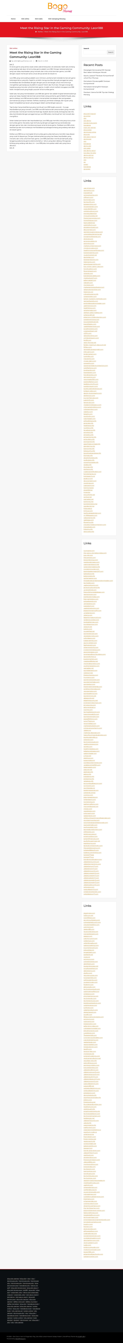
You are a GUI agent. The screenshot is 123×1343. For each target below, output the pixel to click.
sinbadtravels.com (90, 601)
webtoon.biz (88, 673)
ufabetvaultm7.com (91, 1077)
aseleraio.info (88, 772)
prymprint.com (89, 786)
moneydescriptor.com (92, 663)
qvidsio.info (87, 465)
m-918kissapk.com (90, 515)
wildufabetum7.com (91, 894)
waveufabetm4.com (91, 1084)
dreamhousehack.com (92, 1206)
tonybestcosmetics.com (92, 1222)
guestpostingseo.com (91, 562)
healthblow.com (90, 308)
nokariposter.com (90, 296)
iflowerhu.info (88, 522)
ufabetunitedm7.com (91, 876)
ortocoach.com (89, 813)
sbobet (16, 1320)
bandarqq (87, 125)
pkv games (28, 1318)
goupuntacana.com (91, 931)
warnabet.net (88, 499)
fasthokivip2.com (90, 645)
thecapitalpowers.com (92, 848)
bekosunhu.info (89, 451)
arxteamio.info (89, 779)
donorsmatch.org (90, 481)
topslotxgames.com (91, 253)
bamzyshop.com (90, 1171)
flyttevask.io (88, 508)
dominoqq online (90, 132)
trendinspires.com (90, 375)
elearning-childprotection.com (95, 317)
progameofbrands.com (92, 236)
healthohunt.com (90, 1107)
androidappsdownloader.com (94, 303)
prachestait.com (89, 419)
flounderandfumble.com (93, 1104)
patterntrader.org (90, 753)
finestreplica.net (89, 1102)
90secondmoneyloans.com (94, 1017)
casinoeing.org (89, 485)
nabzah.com (88, 283)
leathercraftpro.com (91, 804)
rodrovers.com (89, 1021)
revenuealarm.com (91, 1243)
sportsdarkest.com (90, 670)
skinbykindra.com (90, 1229)
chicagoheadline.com (91, 925)
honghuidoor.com (90, 269)
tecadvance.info (89, 430)
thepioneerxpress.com (92, 218)
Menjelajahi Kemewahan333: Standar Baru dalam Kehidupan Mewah (97, 71)
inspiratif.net (88, 193)
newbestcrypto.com (91, 636)
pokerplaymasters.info (92, 567)
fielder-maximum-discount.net (95, 345)
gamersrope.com (90, 594)
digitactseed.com (90, 1012)
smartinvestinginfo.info (92, 1111)
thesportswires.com (91, 675)
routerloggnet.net (90, 255)
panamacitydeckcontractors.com (96, 366)
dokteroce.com (89, 395)
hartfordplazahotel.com (92, 513)
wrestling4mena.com (91, 319)
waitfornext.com (90, 1127)
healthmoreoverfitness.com (94, 250)
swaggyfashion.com (91, 382)
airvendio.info (88, 423)
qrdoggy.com (88, 740)
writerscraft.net (89, 315)
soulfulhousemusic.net (92, 841)
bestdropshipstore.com (92, 1003)
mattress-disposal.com (92, 733)
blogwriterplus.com (91, 560)
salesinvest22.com (90, 1146)
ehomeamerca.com (91, 996)
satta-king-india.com (91, 1026)
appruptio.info (89, 531)
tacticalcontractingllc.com (93, 846)
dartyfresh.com (89, 964)
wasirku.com (88, 412)
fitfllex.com (88, 347)
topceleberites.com (91, 1067)
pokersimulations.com (92, 1056)
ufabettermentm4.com (92, 864)
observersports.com (91, 647)
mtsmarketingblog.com (92, 407)
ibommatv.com (89, 200)
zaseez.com (88, 936)
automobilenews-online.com (94, 1210)
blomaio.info (88, 455)
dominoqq (87, 139)
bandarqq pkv (25, 1285)
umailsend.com (89, 613)
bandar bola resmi (90, 123)
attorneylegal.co (90, 707)
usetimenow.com (90, 306)
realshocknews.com (91, 744)
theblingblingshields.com (93, 687)
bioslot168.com (89, 1252)
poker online (28, 1311)
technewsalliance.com (92, 1114)
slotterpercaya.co (90, 834)
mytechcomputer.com (92, 1250)
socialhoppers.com (91, 329)
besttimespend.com (91, 790)
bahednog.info (89, 574)
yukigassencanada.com (92, 1028)
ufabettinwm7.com (91, 869)
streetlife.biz (88, 490)
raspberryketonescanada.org (94, 1180)
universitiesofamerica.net (93, 234)
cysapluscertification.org (92, 472)
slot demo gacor (90, 151)
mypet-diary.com (90, 361)
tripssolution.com (90, 1024)
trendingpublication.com (93, 859)
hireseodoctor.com (91, 1047)
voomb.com (88, 710)
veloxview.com (89, 887)
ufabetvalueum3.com (91, 1074)
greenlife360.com (90, 209)
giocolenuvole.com (91, 975)
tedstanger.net (89, 1118)
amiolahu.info (88, 435)
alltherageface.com (91, 1231)
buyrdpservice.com (91, 624)
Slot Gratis (38, 19)
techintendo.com (90, 998)
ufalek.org (87, 730)
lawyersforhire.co (90, 657)
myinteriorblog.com (91, 1164)
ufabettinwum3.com (91, 871)
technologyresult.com (92, 989)
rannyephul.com (90, 377)
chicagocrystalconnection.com (95, 525)
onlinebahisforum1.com (92, 922)
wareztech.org (89, 606)
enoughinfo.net (89, 495)
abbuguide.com (89, 987)
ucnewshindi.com (90, 590)
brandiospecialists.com (92, 276)
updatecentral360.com (92, 765)
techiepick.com (89, 1169)
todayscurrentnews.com (92, 852)
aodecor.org (88, 478)
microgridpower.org (91, 806)
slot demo (87, 121)
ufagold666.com (89, 1162)
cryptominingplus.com (92, 650)
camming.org (88, 927)
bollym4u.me (88, 501)
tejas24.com (88, 414)
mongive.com (89, 285)
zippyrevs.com (89, 243)
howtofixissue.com (90, 220)
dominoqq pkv (12, 1281)
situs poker (88, 130)
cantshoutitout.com (91, 211)
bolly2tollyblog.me (90, 504)
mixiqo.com (88, 809)
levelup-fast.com (90, 1051)
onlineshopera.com (91, 961)
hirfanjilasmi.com (90, 799)
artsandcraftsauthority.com (93, 1254)
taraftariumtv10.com (91, 384)
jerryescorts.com (90, 705)
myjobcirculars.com (91, 248)
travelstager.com (90, 372)
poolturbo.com (89, 416)
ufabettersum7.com (91, 866)
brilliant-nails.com (90, 391)
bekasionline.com (90, 204)
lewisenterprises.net (91, 966)
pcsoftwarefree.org (91, 968)
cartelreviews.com (90, 1005)
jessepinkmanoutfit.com (92, 610)
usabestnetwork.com (91, 608)
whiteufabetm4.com (91, 1091)
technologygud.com (91, 742)
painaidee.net (89, 668)
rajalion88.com (89, 929)
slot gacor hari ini (90, 137)
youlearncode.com (90, 982)
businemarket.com (91, 659)
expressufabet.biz (90, 213)
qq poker (87, 169)
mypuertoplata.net (91, 216)
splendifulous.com (90, 1063)
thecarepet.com (90, 557)
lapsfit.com (88, 1049)
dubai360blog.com (90, 719)
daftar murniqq (31, 1302)
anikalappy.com (89, 1093)
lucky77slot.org (89, 721)
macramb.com (89, 359)
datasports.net (89, 698)
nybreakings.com (90, 1194)
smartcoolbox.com (90, 836)
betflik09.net (88, 955)
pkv (85, 118)
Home (13, 19)
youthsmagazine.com (91, 666)
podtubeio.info (89, 460)
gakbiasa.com (89, 520)
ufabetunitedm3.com (91, 873)
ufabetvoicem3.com (91, 1081)
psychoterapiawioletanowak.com (96, 823)
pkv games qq (17, 1311)
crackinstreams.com (91, 1040)
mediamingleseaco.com (92, 405)
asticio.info (87, 774)
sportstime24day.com (91, 682)
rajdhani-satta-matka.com (93, 313)
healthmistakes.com (91, 749)
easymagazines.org (91, 797)
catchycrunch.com (90, 938)
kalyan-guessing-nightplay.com (95, 299)
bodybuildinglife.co (90, 737)
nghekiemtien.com (91, 409)
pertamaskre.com (90, 578)
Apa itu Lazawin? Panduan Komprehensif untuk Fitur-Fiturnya (99, 77)
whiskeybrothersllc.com (92, 892)
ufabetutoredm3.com (92, 880)
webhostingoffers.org (91, 991)
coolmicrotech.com (91, 1203)
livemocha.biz (89, 488)
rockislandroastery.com (92, 1238)
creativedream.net (90, 331)
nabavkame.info (89, 518)
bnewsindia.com (90, 1167)
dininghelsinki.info (90, 1095)
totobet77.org (89, 857)
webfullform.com (90, 225)
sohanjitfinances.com (91, 839)
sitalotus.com (88, 758)
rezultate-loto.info (90, 1061)
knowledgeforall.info (91, 322)
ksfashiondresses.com (91, 751)
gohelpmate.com (90, 310)
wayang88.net (89, 1086)
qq (85, 162)
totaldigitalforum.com (91, 1215)
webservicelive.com (91, 1256)
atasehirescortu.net (91, 700)
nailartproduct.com (91, 1010)
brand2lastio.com (90, 324)
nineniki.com (88, 273)
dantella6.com (89, 257)
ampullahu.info (89, 439)
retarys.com (88, 615)
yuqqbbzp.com (89, 1033)
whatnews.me (89, 1134)
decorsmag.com (90, 230)
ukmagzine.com (89, 604)
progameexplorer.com (92, 1236)
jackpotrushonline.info (92, 587)
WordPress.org (20, 1339)
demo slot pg (88, 155)
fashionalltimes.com (91, 1213)
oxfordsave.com (89, 638)
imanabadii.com (89, 527)
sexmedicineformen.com (93, 829)
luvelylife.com (89, 356)
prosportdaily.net (90, 1144)
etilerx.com (88, 1100)
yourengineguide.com (92, 1192)
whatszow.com (89, 994)
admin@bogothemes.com (23, 61)
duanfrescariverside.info (92, 1097)
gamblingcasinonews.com (93, 232)
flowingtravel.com (90, 271)
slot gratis (87, 148)
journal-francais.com (91, 398)
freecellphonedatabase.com (94, 592)
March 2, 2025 (43, 61)
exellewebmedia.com (92, 597)
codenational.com (90, 1233)
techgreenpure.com (91, 1001)
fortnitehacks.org (90, 474)
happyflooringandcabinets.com (95, 735)
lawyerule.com (89, 402)
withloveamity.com (90, 980)
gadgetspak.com (90, 1042)
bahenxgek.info (89, 576)
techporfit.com (89, 202)
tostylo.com (88, 629)
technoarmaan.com (91, 1217)
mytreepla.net (89, 1054)
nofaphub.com (89, 941)
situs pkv (87, 134)
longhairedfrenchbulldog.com (95, 654)
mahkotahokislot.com (92, 726)
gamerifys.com (89, 190)
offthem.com (88, 197)
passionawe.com (90, 816)
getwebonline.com (91, 336)
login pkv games (90, 127)
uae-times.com (89, 188)
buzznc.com (88, 1224)
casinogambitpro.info (91, 564)
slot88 (25, 1290)
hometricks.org (89, 802)
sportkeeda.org (89, 788)
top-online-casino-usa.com (93, 266)
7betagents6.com (90, 1035)
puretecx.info (88, 428)
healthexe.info (89, 425)
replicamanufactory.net (92, 1058)
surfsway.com (88, 1008)
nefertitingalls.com (90, 943)
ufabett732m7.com (91, 1153)
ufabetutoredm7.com (91, 882)
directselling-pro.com (91, 1240)
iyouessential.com (90, 978)
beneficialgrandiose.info (92, 453)
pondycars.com (89, 1173)
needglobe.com (89, 811)
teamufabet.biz (89, 223)
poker (86, 164)
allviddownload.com (91, 227)
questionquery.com (91, 386)
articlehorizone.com (91, 1031)
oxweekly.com (89, 363)
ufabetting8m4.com (91, 1070)
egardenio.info (89, 776)
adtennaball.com (90, 280)
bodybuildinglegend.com (93, 389)
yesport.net (88, 627)
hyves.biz (87, 492)
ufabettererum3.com (91, 862)
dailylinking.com (89, 971)
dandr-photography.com (93, 393)
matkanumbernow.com (92, 246)
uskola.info (87, 1123)
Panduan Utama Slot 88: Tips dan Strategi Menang (99, 93)
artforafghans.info (90, 421)
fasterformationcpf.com (92, 617)
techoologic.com (90, 1178)
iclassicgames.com (90, 640)
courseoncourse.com (91, 569)
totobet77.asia (89, 855)
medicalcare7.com (90, 278)
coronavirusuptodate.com (93, 1038)
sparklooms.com (90, 843)
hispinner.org (88, 292)
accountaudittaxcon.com (93, 783)
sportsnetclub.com (91, 634)
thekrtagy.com (89, 1199)
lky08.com (87, 340)
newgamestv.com (90, 691)
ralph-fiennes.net (90, 342)
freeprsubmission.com (92, 1160)
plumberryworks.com (91, 820)
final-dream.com (90, 1137)
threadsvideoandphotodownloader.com (98, 581)
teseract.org (88, 1148)
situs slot (32, 1290)
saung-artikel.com (90, 643)
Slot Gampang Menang (56, 19)
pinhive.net (88, 497)
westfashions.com (90, 368)
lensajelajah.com (90, 952)
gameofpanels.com (91, 301)
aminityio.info (88, 432)
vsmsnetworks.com (91, 195)
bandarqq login (33, 1304)
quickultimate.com (90, 825)
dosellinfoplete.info (91, 458)
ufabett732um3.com (91, 1120)
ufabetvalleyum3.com (92, 885)
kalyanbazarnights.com (92, 264)
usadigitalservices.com (92, 326)
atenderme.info (89, 446)
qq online (87, 116)
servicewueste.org (90, 241)
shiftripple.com (89, 832)
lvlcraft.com (88, 1014)
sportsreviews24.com (91, 716)
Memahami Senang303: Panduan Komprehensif (96, 88)
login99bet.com (89, 918)
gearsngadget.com (91, 1044)
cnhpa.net (87, 756)
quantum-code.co (90, 1132)
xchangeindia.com (90, 1201)
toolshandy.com (89, 370)
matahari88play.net (91, 661)
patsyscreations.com (91, 945)
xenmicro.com (89, 959)
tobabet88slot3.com (91, 850)
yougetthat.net (89, 631)
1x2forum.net (88, 915)
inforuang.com (89, 352)
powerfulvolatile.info (91, 462)
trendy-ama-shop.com (92, 1150)
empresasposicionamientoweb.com (97, 1220)
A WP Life (81, 1336)
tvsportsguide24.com (91, 714)
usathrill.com (88, 1185)
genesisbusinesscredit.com (93, 349)
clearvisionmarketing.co (92, 1130)
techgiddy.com (89, 583)
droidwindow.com (90, 1157)
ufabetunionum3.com (92, 1072)
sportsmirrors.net (90, 696)
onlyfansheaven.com (91, 338)
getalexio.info (88, 781)
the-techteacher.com (91, 1208)
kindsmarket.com (90, 354)
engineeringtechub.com (92, 703)
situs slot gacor (32, 1288)
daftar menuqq (19, 1302)
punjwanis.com (89, 551)
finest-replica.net (90, 1139)
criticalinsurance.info (91, 294)
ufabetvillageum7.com (92, 1079)
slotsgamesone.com (91, 260)
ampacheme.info (90, 437)
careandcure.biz (89, 793)
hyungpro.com (89, 677)
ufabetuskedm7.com (91, 878)
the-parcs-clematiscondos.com (95, 553)
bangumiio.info (89, 448)
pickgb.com (88, 746)
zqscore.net (88, 770)
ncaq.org (87, 957)
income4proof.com (91, 948)
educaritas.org (89, 950)
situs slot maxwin (90, 114)
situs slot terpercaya (18, 1288)
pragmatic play (16, 1292)
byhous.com (88, 511)
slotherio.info (88, 469)
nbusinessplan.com (91, 207)
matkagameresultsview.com (94, 287)
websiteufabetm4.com (92, 1088)
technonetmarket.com (92, 1116)
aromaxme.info (89, 442)
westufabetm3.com (91, 889)
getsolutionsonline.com (92, 289)
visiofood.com (89, 1155)
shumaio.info (88, 467)
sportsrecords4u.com (91, 1065)
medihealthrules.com (91, 1183)
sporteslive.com (89, 684)
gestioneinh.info (89, 1141)
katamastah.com (90, 767)
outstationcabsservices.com (94, 1197)
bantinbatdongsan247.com (93, 571)
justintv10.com (89, 400)
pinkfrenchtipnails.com (92, 689)
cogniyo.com (88, 795)
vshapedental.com (90, 1187)
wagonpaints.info (90, 1125)
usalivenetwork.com (91, 585)
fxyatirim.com (88, 985)
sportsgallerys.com (90, 693)
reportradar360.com (91, 379)
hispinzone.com (89, 262)
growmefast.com (90, 723)
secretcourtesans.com (92, 920)
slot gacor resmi (32, 1295)
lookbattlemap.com (91, 622)
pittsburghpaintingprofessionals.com (97, 818)
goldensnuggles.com (91, 620)
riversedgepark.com (91, 934)
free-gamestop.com (91, 599)
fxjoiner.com (88, 1226)
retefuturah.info (89, 1109)
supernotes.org (89, 760)
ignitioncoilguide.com (91, 1247)
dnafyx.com (88, 973)
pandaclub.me (89, 506)
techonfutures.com (91, 1176)
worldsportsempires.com (93, 763)
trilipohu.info (88, 529)
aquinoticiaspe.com (91, 652)
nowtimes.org (89, 483)
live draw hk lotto (90, 153)
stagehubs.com (89, 913)
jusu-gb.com (88, 555)
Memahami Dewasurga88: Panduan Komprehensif (97, 82)
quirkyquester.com (90, 827)
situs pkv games (13, 1279)
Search (86, 48)
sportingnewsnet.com (92, 680)
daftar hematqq (13, 1304)
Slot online (25, 19)
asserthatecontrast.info (92, 444)
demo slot (87, 146)
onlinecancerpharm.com (93, 728)
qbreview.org (88, 239)
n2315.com (87, 333)
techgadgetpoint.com (92, 712)
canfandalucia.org (90, 1190)
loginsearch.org (89, 476)
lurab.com (87, 1245)
